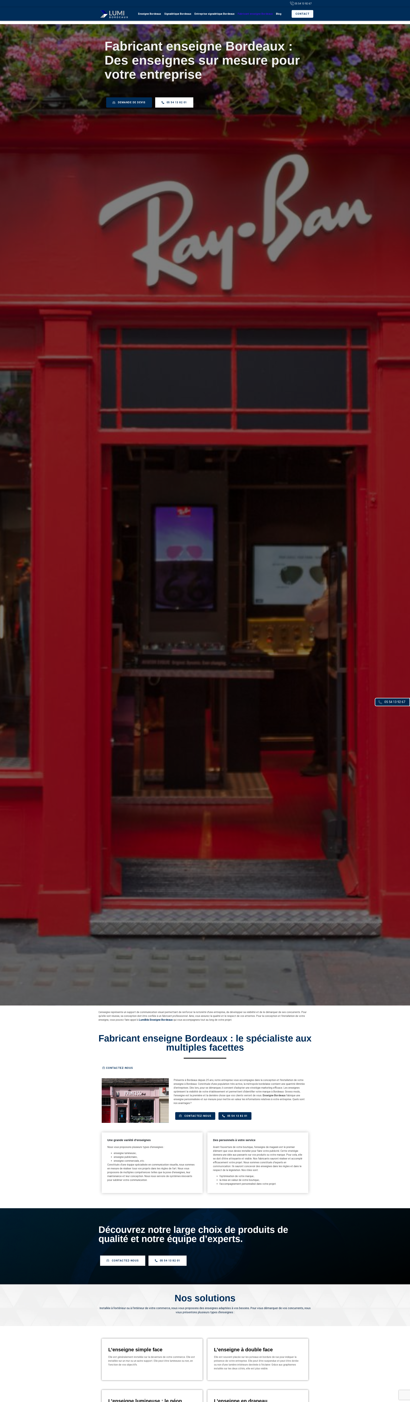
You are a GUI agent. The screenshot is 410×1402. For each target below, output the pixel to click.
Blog (278, 13)
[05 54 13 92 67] (380, 702)
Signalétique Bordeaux (177, 13)
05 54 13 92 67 (394, 702)
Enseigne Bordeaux (149, 13)
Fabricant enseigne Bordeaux (255, 13)
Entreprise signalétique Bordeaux (214, 13)
